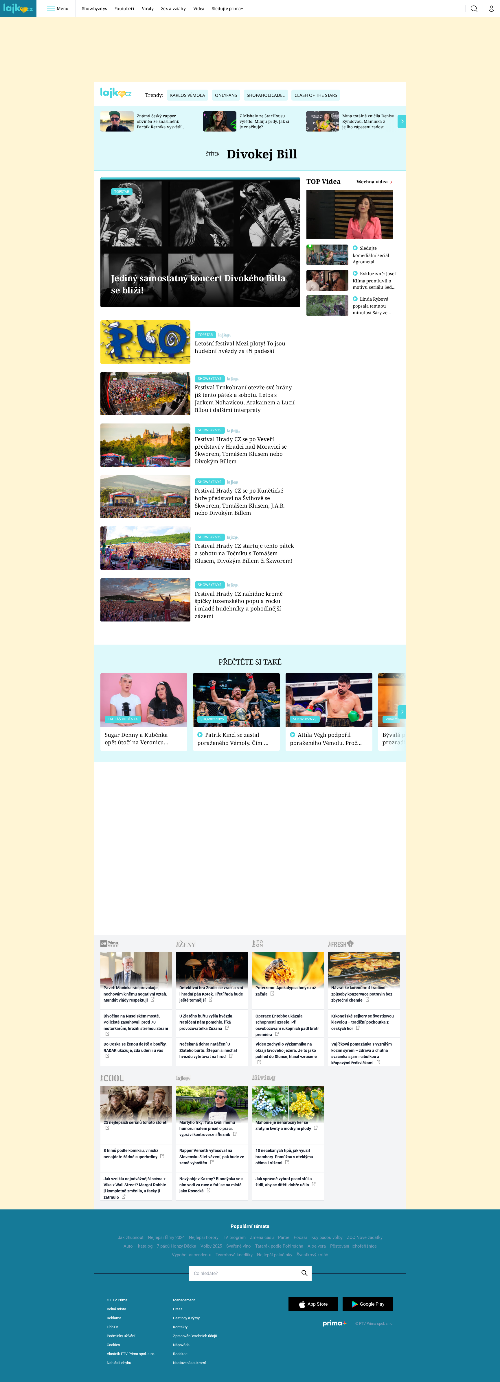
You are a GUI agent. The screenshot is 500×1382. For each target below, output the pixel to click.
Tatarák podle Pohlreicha (279, 1246)
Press (178, 1309)
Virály (148, 8)
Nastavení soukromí (189, 1363)
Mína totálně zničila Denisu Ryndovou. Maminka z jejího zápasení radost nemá (368, 124)
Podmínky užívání (121, 1336)
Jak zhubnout (131, 1237)
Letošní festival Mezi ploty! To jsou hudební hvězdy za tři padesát (240, 347)
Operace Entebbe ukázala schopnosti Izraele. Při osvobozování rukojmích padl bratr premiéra (287, 1025)
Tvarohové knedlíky (234, 1254)
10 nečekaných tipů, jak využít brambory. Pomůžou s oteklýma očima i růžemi (284, 1156)
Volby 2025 (211, 1246)
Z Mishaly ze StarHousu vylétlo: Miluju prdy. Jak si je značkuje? (264, 121)
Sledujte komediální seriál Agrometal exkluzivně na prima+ (371, 261)
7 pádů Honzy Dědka (176, 1246)
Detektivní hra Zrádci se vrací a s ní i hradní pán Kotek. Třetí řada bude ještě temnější (211, 993)
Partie (283, 1237)
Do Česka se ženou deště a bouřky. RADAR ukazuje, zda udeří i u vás (135, 1047)
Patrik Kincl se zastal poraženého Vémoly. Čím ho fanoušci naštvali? (234, 739)
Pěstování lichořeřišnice (353, 1246)
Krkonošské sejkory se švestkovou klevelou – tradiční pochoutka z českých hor (362, 1022)
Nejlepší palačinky (274, 1254)
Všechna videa (372, 181)
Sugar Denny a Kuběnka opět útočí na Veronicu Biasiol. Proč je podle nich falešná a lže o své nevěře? (139, 738)
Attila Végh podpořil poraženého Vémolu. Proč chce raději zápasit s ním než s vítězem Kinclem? (323, 739)
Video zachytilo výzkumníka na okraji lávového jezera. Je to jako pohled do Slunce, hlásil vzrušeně (286, 1050)
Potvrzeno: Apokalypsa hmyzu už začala (285, 990)
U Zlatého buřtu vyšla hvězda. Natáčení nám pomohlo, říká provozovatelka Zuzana (206, 1022)
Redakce (180, 1354)
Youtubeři (124, 8)
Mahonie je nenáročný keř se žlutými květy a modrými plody (283, 1125)
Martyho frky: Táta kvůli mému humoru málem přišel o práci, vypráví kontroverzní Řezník (207, 1128)
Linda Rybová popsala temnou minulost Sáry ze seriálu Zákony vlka (373, 309)
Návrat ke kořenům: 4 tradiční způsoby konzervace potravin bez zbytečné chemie (361, 993)
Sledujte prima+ (227, 8)
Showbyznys (94, 8)
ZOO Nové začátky (365, 1237)
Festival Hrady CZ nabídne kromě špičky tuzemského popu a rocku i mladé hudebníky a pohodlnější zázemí (239, 604)
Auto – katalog (138, 1246)
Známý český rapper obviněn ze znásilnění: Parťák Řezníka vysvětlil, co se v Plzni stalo (163, 124)
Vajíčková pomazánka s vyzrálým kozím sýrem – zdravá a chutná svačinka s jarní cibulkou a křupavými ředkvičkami (361, 1053)
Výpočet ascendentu (191, 1254)
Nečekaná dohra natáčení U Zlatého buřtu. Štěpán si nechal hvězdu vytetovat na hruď (208, 1050)
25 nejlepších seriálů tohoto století (136, 1122)
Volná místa (116, 1309)
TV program (234, 1237)
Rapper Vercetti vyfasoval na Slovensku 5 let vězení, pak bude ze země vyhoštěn (211, 1156)
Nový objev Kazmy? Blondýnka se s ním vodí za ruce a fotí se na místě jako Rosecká (211, 1185)
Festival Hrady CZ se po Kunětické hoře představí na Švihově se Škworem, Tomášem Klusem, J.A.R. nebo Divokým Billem (240, 501)
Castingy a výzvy (186, 1318)
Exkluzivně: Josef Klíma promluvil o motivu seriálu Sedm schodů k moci (374, 284)
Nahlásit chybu (119, 1363)
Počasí (300, 1237)
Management (184, 1300)
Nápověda (181, 1345)
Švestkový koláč (312, 1254)
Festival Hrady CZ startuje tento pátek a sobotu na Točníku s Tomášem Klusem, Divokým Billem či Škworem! (244, 553)
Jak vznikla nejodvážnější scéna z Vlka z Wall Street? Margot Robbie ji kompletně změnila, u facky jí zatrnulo (135, 1188)
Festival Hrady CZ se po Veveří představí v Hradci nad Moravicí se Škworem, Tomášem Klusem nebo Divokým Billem (241, 450)
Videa (198, 8)
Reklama (114, 1318)
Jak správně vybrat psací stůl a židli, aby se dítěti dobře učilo (283, 1181)
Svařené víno (238, 1246)
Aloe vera (317, 1246)
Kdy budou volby (327, 1237)
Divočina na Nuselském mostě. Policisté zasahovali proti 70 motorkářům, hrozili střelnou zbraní (136, 1022)
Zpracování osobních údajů (195, 1336)
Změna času (262, 1237)
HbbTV (112, 1327)
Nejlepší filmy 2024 (166, 1237)
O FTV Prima (117, 1300)
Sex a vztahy (173, 8)
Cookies (113, 1345)
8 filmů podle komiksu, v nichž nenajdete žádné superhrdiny (131, 1153)
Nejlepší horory (203, 1237)
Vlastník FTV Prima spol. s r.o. (131, 1354)
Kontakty (180, 1327)
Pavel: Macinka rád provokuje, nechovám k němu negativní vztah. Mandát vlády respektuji (135, 993)
